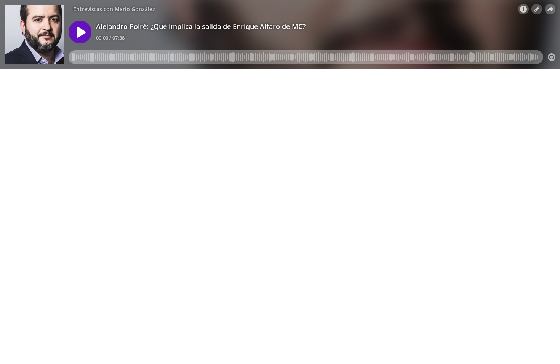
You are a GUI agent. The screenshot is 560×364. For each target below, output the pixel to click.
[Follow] (536, 9)
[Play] (80, 32)
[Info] (523, 9)
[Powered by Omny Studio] (551, 57)
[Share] (550, 9)
